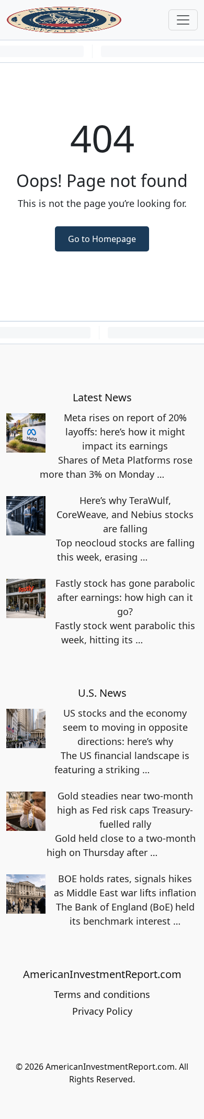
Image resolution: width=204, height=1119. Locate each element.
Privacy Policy (102, 1011)
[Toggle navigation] (183, 19)
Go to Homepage (102, 239)
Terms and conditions (102, 994)
